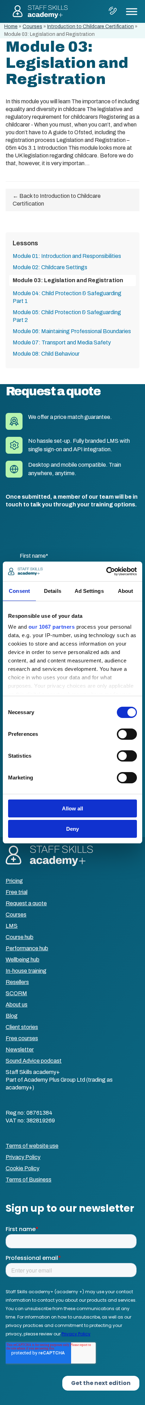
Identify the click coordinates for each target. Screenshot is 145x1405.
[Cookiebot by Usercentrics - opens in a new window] (106, 571)
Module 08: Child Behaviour (46, 354)
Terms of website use (32, 1146)
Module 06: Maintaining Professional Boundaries (72, 331)
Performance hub (27, 948)
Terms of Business (28, 1180)
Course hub (19, 937)
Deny (72, 829)
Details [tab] (52, 591)
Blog (12, 1016)
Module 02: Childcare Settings (50, 267)
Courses (32, 26)
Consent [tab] (19, 591)
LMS (12, 926)
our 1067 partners (52, 627)
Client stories (22, 1027)
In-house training (26, 971)
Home (11, 26)
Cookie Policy (22, 1168)
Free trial (16, 892)
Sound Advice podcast (34, 1061)
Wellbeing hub (22, 960)
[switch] (127, 734)
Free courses (22, 1038)
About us (16, 1005)
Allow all (72, 808)
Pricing (14, 881)
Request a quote (26, 903)
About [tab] (125, 591)
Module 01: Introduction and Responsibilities (67, 256)
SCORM (16, 993)
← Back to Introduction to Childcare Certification (57, 200)
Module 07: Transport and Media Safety (62, 342)
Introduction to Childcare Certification (90, 26)
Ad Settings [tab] (89, 591)
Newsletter (20, 1050)
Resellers (17, 982)
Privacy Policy (23, 1157)
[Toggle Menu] (131, 11)
